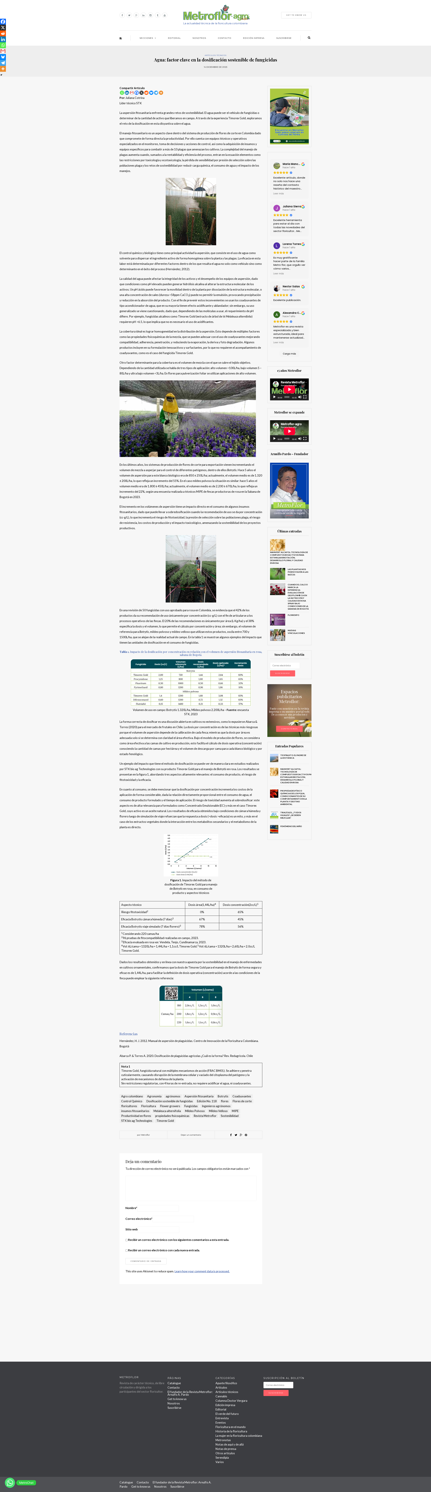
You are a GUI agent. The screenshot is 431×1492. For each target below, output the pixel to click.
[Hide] (1, 75)
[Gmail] (132, 93)
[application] (289, 389)
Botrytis (223, 1096)
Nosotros (199, 38)
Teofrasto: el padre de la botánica (293, 756)
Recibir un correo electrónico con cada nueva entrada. (164, 1250)
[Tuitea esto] (236, 1135)
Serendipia (222, 1457)
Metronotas (223, 1440)
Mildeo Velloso (218, 1111)
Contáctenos (289, 729)
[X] (141, 93)
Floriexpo (293, 615)
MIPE (235, 1111)
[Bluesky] (151, 93)
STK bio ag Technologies (136, 1120)
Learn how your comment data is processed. (202, 1271)
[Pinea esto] (246, 1135)
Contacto (224, 38)
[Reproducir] (274, 397)
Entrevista (222, 1418)
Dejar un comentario (191, 1135)
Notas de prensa (226, 1449)
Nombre (131, 1208)
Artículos (221, 1387)
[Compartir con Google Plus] (241, 1135)
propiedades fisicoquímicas (172, 1116)
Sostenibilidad (230, 1116)
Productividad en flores (136, 1116)
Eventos (221, 1422)
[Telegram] (156, 93)
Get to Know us (296, 15)
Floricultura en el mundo (231, 1427)
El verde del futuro (227, 1414)
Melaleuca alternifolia (167, 1111)
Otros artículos (225, 1453)
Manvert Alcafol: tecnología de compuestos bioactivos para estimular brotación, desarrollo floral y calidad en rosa (289, 557)
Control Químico (131, 1101)
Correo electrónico (138, 1218)
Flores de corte (242, 1101)
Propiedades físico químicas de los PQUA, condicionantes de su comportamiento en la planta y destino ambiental (293, 797)
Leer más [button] (278, 193)
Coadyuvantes (242, 1096)
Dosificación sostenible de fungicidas (169, 1101)
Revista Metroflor (205, 1116)
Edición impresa (253, 38)
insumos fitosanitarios (135, 1111)
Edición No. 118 (207, 1101)
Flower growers (170, 1106)
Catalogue (174, 1383)
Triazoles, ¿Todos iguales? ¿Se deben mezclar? (290, 815)
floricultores (129, 1106)
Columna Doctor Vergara (231, 1400)
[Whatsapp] (122, 93)
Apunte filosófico (226, 1383)
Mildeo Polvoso (195, 1111)
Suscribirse (284, 38)
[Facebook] (137, 93)
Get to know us (177, 1399)
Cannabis (221, 1396)
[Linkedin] (127, 93)
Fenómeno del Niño (291, 826)
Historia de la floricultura (231, 1431)
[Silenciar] (300, 397)
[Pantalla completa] (305, 397)
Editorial (174, 38)
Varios (220, 1462)
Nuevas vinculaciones (296, 631)
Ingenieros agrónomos (216, 1106)
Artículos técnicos (215, 55)
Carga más (289, 353)
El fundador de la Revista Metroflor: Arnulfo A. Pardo (190, 1393)
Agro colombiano (132, 1096)
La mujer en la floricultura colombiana (239, 1435)
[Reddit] (146, 93)
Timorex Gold (165, 1120)
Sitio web (131, 1229)
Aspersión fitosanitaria (199, 1096)
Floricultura (148, 1106)
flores (224, 1101)
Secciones (146, 38)
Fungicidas (191, 1106)
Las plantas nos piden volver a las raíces (298, 572)
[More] (161, 93)
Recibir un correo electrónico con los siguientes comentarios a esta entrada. (178, 1240)
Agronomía (154, 1096)
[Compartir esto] (230, 1135)
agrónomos (173, 1096)
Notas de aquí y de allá (230, 1444)
